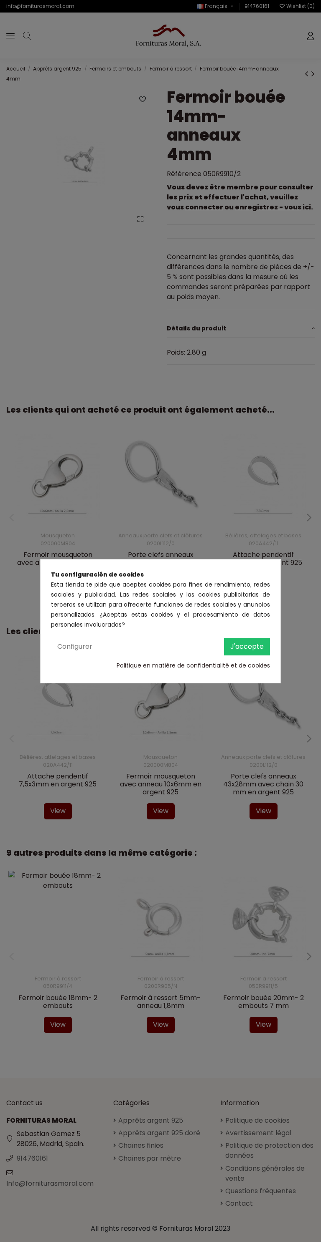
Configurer (74, 646)
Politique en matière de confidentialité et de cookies (193, 665)
